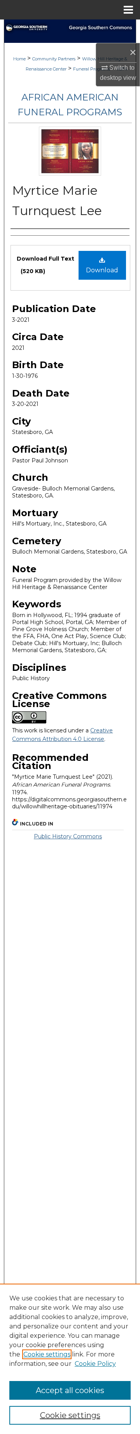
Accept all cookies (70, 1390)
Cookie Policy (95, 1363)
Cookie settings (46, 1354)
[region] (70, 1359)
